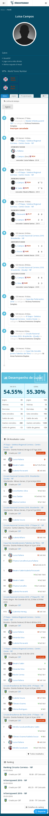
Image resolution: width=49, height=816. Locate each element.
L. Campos (20, 156)
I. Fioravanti (20, 214)
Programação (26, 96)
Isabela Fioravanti (20, 470)
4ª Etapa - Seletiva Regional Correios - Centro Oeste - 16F (25, 142)
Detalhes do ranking (35, 807)
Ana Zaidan (18, 496)
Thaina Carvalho (20, 586)
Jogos (14, 96)
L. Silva (18, 283)
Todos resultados (36, 754)
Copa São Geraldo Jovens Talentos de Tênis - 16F (24, 543)
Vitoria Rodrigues (20, 709)
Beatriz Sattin (18, 465)
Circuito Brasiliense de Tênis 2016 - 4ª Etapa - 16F (23, 685)
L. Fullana (19, 151)
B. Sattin (19, 188)
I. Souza (19, 251)
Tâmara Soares (19, 703)
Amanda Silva (18, 637)
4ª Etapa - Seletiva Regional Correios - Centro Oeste (25, 317)
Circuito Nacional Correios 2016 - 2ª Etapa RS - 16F (24, 597)
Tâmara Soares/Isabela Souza (25, 736)
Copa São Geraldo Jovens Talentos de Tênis (25, 352)
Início (3, 10)
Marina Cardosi (19, 502)
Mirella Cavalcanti (20, 748)
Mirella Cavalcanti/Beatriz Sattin (26, 727)
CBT (19, 453)
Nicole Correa (18, 674)
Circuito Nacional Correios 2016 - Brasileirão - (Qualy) (24, 334)
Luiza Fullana (18, 459)
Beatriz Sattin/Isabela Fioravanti (26, 570)
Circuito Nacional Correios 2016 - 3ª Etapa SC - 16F (24, 525)
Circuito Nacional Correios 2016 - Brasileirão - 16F (23, 507)
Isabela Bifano (19, 537)
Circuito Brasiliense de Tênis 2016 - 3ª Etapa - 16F (23, 714)
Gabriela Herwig (19, 611)
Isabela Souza (19, 519)
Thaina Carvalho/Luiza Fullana (25, 561)
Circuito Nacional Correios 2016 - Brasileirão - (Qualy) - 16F (27, 268)
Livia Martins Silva (20, 491)
